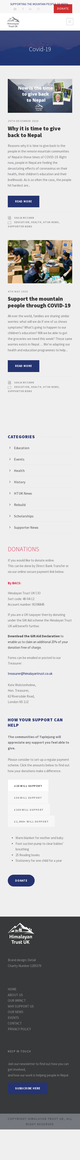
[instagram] (38, 9)
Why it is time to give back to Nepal (34, 132)
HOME (12, 989)
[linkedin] (30, 9)
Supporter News (20, 226)
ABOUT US (15, 995)
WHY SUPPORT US (21, 1006)
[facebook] (23, 9)
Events (19, 459)
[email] (15, 9)
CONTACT (15, 1023)
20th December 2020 (23, 121)
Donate (63, 8)
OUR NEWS (15, 1012)
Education (22, 222)
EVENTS (13, 1018)
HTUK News (51, 222)
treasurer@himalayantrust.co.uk (30, 673)
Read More (23, 201)
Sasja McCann (24, 217)
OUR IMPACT (17, 1000)
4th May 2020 (18, 291)
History (19, 482)
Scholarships (24, 516)
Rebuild (20, 504)
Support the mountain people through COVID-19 (39, 302)
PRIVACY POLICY (19, 1029)
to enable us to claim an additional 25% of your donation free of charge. (38, 642)
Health (36, 222)
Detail (32, 960)
